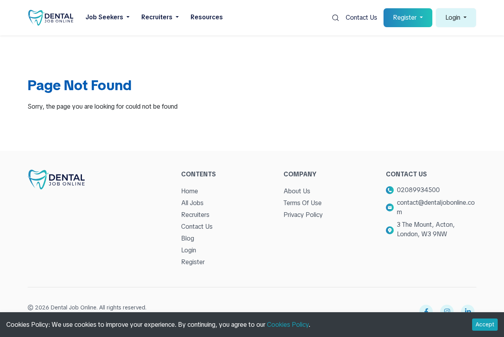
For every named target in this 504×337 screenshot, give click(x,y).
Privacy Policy (303, 215)
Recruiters (195, 215)
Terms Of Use (303, 203)
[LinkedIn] (467, 311)
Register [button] (405, 17)
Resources (207, 17)
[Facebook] (426, 311)
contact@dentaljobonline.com (436, 207)
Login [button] (453, 17)
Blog (187, 238)
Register (193, 262)
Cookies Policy (288, 324)
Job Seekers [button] (105, 17)
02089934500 (418, 190)
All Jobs (192, 203)
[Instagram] (447, 311)
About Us (297, 191)
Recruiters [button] (157, 17)
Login (188, 250)
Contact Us (361, 17)
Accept (485, 324)
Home (189, 191)
